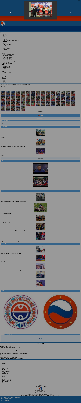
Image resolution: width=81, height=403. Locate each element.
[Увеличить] (55, 1)
